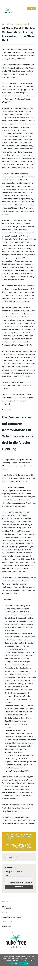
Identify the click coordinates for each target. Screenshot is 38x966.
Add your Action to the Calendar (12, 917)
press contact (6, 926)
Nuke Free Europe (22, 24)
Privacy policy (24, 963)
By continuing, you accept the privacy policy (19, 883)
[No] (36, 960)
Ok (12, 963)
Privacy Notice (7, 908)
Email (6, 875)
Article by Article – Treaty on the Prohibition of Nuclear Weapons (18, 846)
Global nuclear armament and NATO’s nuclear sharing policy (20, 837)
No (16, 963)
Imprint (4, 906)
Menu (33, 8)
